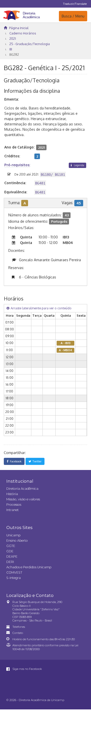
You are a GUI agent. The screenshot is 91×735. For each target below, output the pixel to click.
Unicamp (13, 535)
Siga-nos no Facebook (27, 669)
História (12, 494)
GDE (9, 551)
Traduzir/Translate (75, 4)
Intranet (12, 510)
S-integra (13, 578)
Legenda (78, 165)
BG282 (14, 54)
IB (10, 49)
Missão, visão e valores (23, 499)
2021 (12, 38)
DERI (10, 562)
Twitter (36, 461)
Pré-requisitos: (17, 165)
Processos (13, 504)
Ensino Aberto (17, 540)
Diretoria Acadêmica (22, 489)
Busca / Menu (72, 16)
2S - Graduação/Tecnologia (29, 44)
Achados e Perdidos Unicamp (28, 567)
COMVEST (14, 572)
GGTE (10, 546)
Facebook (14, 461)
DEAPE (11, 556)
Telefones (18, 627)
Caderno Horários (22, 33)
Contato (17, 633)
